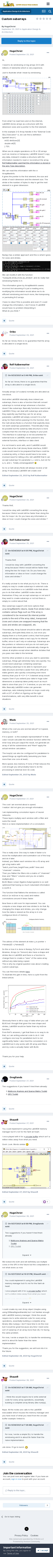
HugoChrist (10, 26)
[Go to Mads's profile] (5, 722)
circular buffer (31, 1136)
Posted (22, 54)
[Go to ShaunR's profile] (5, 1121)
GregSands (38, 1223)
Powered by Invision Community (26, 1541)
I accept (43, 1550)
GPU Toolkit (13, 1094)
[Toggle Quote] (6, 375)
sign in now (16, 1479)
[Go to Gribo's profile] (5, 333)
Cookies (34, 1535)
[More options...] (48, 52)
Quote (11, 320)
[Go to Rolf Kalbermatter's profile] (5, 366)
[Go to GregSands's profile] (5, 1079)
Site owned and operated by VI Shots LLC (26, 1539)
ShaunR (37, 1274)
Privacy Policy (21, 1535)
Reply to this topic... (16, 1490)
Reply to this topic (26, 41)
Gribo (35, 375)
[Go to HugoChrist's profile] (5, 53)
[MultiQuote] (4, 321)
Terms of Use (13, 1553)
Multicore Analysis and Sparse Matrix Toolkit (27, 1091)
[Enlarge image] (26, 84)
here (28, 972)
